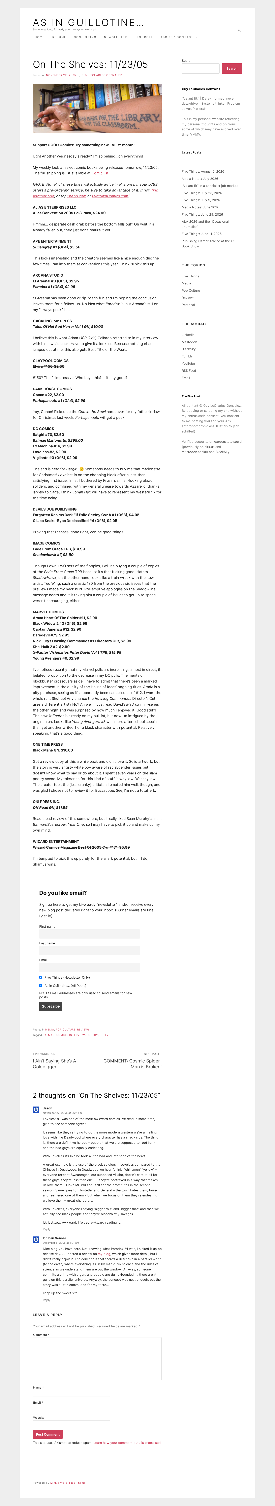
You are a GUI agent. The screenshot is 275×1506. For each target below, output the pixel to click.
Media (49, 1029)
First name (47, 926)
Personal (188, 305)
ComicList (100, 173)
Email (43, 960)
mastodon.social (194, 452)
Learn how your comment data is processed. (127, 1443)
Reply (46, 1229)
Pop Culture (65, 1029)
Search (187, 61)
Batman (49, 1035)
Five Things (190, 276)
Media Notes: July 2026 (200, 179)
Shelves (106, 1035)
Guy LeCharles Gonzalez (102, 75)
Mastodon (189, 342)
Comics (62, 1035)
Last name (47, 943)
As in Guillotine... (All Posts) (64, 986)
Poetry (92, 1035)
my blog (104, 1254)
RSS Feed (189, 371)
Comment (41, 1334)
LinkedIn (188, 335)
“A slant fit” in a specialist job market (210, 186)
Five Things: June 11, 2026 (202, 234)
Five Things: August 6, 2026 (203, 171)
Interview (77, 1035)
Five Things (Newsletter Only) (66, 977)
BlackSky (189, 349)
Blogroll (144, 37)
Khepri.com (76, 196)
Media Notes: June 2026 (200, 207)
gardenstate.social (228, 442)
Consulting (85, 37)
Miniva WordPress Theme (68, 1482)
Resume (59, 37)
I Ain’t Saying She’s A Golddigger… (54, 1060)
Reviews (83, 1029)
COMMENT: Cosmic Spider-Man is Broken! (132, 1060)
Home (40, 37)
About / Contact (176, 37)
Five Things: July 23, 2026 (202, 193)
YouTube (188, 363)
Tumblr (187, 356)
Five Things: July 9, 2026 (201, 200)
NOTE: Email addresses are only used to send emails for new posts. (85, 995)
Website (38, 1417)
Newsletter (115, 37)
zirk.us (209, 447)
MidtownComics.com (110, 196)
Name (38, 1387)
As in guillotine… (89, 22)
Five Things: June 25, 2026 (202, 214)
